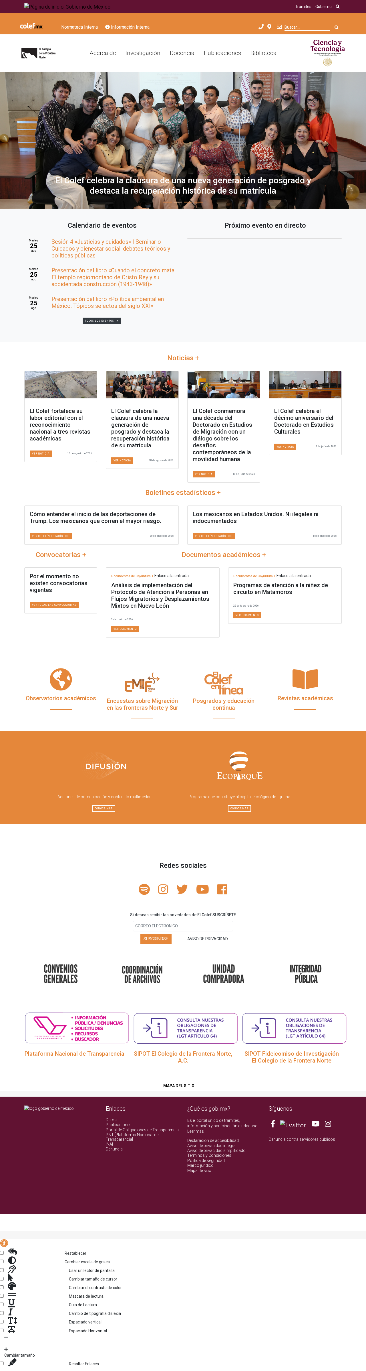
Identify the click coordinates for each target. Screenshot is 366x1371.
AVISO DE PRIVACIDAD (207, 939)
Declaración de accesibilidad (213, 1140)
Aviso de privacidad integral (211, 1145)
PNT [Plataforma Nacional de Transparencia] (132, 1136)
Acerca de (102, 53)
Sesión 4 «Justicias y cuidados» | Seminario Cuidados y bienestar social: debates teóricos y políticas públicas (110, 248)
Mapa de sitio (199, 1170)
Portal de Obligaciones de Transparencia (142, 1130)
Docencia (182, 53)
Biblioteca (263, 53)
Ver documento (125, 629)
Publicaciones (222, 53)
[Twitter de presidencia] (293, 1125)
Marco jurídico (200, 1165)
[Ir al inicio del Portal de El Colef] (38, 53)
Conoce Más (104, 808)
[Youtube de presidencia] (315, 1125)
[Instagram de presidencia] (328, 1125)
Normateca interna (79, 27)
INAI (109, 1144)
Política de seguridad (206, 1160)
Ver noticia (40, 453)
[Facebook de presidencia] (273, 1125)
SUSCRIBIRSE (156, 939)
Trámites (303, 6)
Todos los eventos (99, 320)
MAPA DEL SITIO (178, 1085)
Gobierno (323, 6)
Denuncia (114, 1149)
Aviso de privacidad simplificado (216, 1150)
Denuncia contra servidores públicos (302, 1139)
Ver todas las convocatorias (54, 604)
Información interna (130, 27)
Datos (111, 1120)
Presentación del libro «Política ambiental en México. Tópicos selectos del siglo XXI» (107, 302)
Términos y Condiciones (209, 1155)
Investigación (143, 53)
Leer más (195, 1131)
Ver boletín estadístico (50, 536)
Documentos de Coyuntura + (132, 576)
